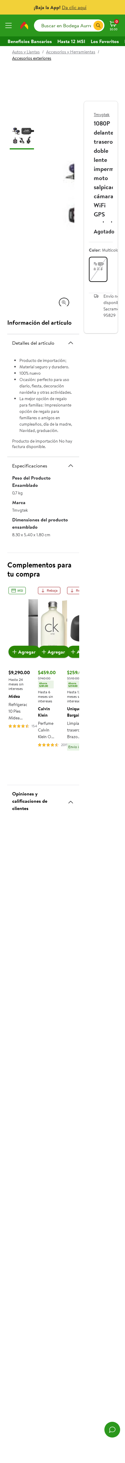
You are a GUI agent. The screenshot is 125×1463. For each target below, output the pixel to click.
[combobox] (69, 25)
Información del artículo (39, 322)
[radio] (98, 269)
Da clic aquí (74, 7)
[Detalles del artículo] (70, 343)
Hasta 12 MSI (71, 41)
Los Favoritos (105, 41)
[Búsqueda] (98, 25)
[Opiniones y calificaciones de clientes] (70, 800)
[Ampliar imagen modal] (64, 302)
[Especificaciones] (70, 465)
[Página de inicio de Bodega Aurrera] (24, 25)
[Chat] (112, 1430)
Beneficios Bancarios (30, 41)
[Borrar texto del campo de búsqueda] (89, 25)
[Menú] (10, 25)
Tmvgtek (102, 115)
